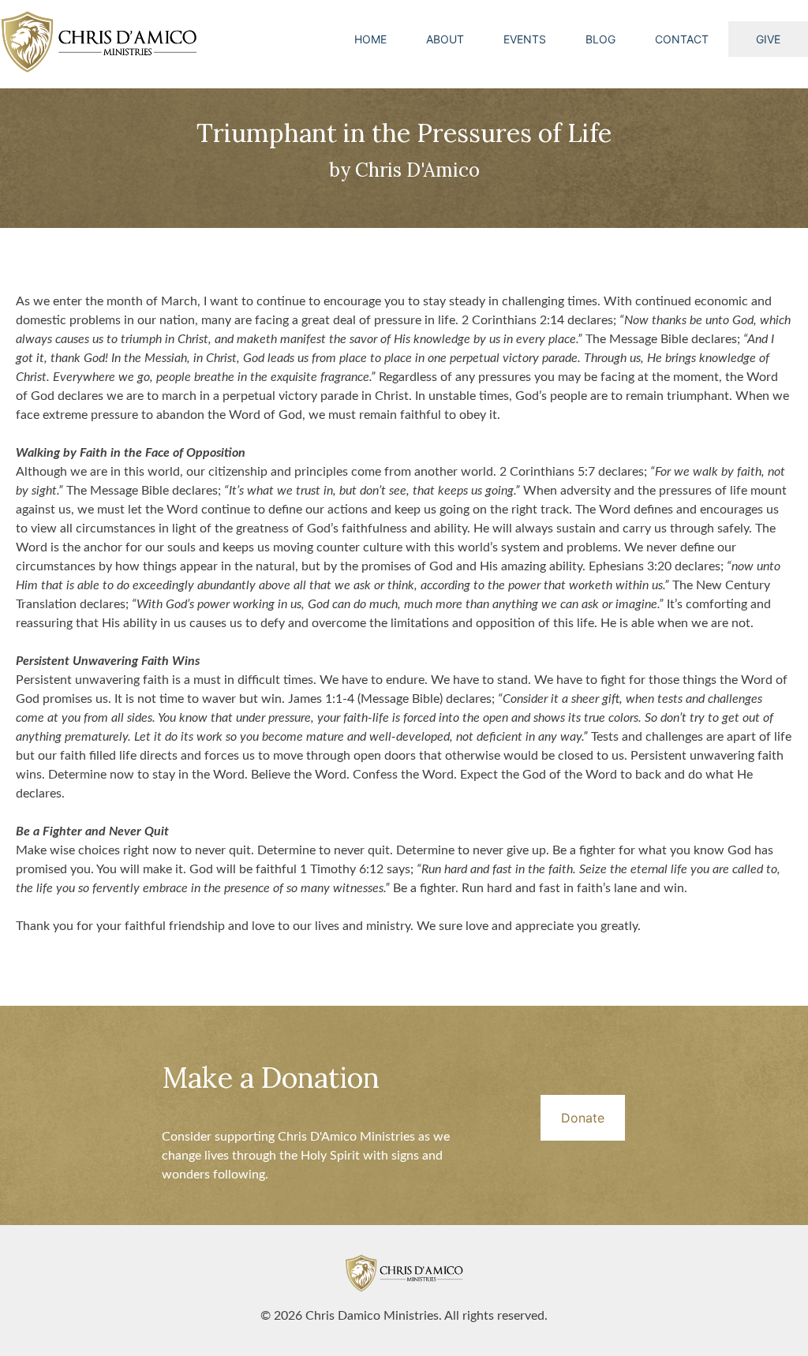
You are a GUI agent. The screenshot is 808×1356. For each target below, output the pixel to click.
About (445, 39)
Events (524, 39)
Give (768, 39)
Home (370, 39)
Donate (582, 1118)
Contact (682, 39)
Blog (600, 39)
